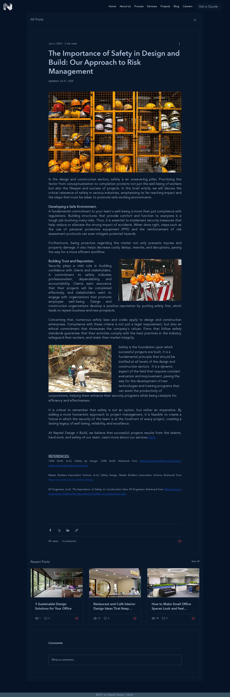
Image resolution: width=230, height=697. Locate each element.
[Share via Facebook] (50, 530)
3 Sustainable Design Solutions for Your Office (53, 606)
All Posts (37, 19)
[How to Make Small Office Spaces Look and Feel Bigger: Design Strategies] (173, 582)
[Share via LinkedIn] (68, 530)
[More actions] (179, 44)
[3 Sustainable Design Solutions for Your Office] (57, 582)
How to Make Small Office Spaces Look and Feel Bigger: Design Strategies (171, 606)
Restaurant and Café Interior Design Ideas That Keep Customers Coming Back (114, 606)
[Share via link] (76, 530)
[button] (208, 6)
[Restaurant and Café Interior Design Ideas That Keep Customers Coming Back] (115, 582)
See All (195, 561)
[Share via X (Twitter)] (59, 530)
